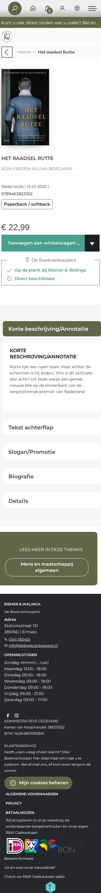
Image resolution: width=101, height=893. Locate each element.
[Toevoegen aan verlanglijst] (92, 243)
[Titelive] (50, 886)
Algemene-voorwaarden (32, 794)
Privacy (14, 803)
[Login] (62, 8)
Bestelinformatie (19, 858)
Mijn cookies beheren (43, 782)
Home (24, 52)
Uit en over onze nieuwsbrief (29, 867)
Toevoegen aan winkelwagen (41, 243)
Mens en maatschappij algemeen (47, 567)
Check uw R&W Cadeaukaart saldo (34, 876)
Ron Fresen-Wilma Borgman (36, 168)
